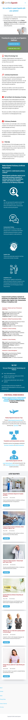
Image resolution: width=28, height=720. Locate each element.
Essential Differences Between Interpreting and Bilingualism (13, 595)
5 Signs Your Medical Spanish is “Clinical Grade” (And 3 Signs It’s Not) (13, 561)
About (1, 687)
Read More (6, 505)
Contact (1, 691)
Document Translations (9, 445)
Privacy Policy (3, 699)
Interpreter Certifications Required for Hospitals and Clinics (13, 494)
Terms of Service (3, 703)
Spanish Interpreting (19, 445)
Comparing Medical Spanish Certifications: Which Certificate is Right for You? (13, 527)
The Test (2, 707)
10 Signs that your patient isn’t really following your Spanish (14, 665)
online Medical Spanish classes (12, 465)
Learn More (15, 425)
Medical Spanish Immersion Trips (15, 420)
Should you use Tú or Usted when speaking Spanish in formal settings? (14, 631)
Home (1, 695)
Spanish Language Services (9, 397)
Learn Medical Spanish (7, 463)
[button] (14, 44)
